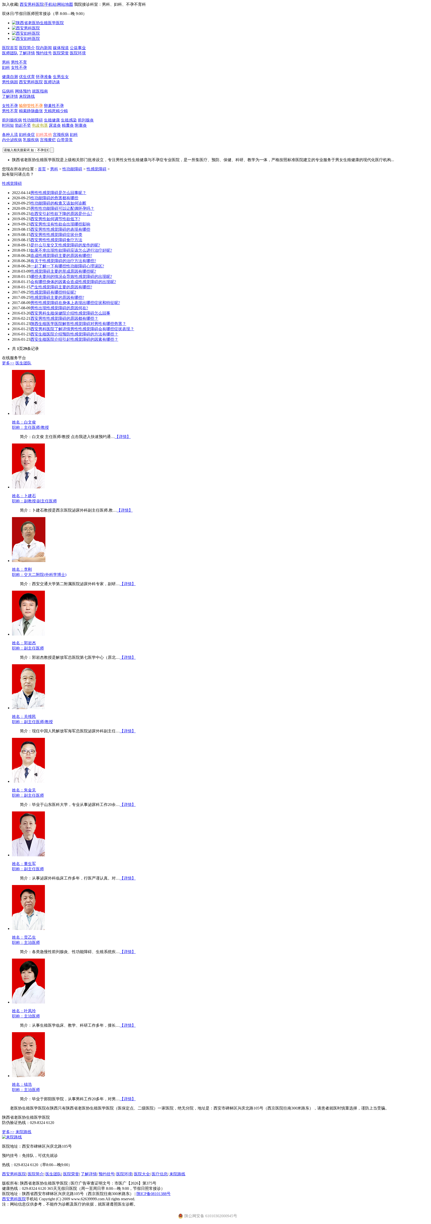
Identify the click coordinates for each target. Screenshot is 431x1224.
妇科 (6, 67)
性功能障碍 (33, 120)
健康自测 (10, 77)
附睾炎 (81, 125)
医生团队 (23, 363)
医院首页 (10, 48)
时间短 (8, 125)
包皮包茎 (40, 125)
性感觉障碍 (97, 169)
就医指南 (40, 91)
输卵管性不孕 (31, 106)
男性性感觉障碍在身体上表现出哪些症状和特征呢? (75, 303)
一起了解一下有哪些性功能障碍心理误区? (67, 266)
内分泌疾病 (12, 140)
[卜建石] (28, 487)
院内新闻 (44, 48)
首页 (42, 169)
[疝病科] (26, 38)
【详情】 (123, 437)
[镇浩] (28, 1076)
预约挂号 (44, 53)
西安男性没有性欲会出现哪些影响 (60, 224)
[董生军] (28, 855)
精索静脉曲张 (31, 111)
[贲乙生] (28, 928)
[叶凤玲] (28, 1002)
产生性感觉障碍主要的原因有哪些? (61, 287)
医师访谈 (52, 82)
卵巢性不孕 (54, 106)
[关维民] (28, 708)
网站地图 (65, 4)
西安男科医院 (32, 4)
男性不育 (19, 62)
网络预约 (23, 91)
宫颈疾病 (61, 134)
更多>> (8, 363)
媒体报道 (61, 48)
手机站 (50, 4)
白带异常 (65, 140)
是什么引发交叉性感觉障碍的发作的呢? (65, 245)
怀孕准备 (44, 77)
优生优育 (27, 77)
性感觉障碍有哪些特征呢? (53, 292)
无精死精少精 (56, 111)
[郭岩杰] (28, 634)
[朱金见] (28, 781)
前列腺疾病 (12, 120)
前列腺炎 (86, 120)
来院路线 (27, 96)
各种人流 (10, 134)
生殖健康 (52, 120)
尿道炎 (55, 125)
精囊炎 (68, 125)
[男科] (26, 28)
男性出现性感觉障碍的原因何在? (59, 308)
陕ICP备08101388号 (153, 1194)
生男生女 (61, 77)
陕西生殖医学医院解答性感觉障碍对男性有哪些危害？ (78, 324)
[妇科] (26, 33)
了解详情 (27, 53)
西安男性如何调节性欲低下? (55, 219)
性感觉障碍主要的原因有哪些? (57, 297)
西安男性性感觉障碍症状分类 (56, 234)
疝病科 (8, 91)
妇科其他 (44, 134)
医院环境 (78, 53)
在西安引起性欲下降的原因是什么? (61, 214)
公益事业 (78, 48)
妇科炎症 (27, 134)
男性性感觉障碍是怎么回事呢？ (58, 193)
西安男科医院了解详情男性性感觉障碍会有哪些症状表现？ (82, 329)
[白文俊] (28, 413)
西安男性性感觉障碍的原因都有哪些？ (64, 318)
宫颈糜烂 (48, 140)
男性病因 (10, 82)
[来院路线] (12, 1137)
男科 (6, 62)
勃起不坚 (23, 125)
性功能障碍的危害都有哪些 (54, 198)
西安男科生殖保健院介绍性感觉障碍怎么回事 (70, 313)
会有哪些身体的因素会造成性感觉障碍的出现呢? (73, 282)
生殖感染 (69, 120)
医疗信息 (160, 1174)
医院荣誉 (61, 53)
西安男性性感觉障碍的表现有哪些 (60, 229)
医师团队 (10, 53)
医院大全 (142, 1174)
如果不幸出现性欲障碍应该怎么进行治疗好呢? (71, 250)
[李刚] (28, 560)
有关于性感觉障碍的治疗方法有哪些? (63, 261)
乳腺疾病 (31, 140)
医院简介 (27, 48)
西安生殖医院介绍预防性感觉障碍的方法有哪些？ (74, 334)
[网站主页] (38, 23)
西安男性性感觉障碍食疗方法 (56, 240)
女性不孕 (19, 67)
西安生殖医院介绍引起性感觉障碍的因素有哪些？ (74, 339)
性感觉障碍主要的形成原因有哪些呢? (63, 271)
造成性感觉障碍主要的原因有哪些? (61, 255)
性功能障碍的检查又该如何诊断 (58, 203)
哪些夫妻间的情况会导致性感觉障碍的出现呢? (71, 276)
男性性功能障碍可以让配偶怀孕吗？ (62, 208)
